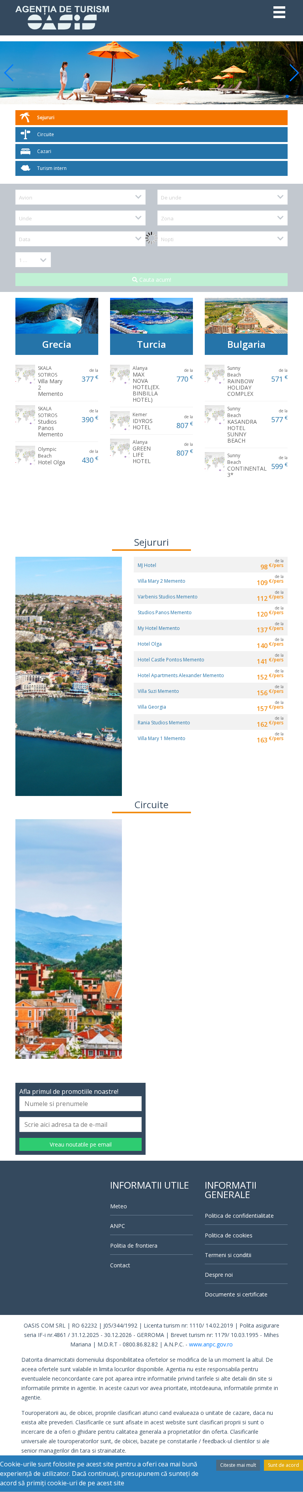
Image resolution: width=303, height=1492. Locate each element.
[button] (9, 72)
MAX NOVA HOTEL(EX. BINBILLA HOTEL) (146, 384)
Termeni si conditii (228, 1255)
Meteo (118, 1206)
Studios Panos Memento (50, 421)
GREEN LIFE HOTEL (142, 452)
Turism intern (52, 168)
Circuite (45, 134)
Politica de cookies (228, 1235)
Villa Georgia (152, 707)
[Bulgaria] (246, 315)
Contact (120, 1265)
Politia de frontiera (133, 1245)
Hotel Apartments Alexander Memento (181, 675)
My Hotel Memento (159, 628)
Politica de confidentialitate (239, 1215)
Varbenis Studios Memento (168, 596)
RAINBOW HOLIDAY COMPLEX (240, 381)
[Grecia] (56, 315)
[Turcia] (151, 315)
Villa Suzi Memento (158, 691)
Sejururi (45, 117)
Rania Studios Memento (164, 722)
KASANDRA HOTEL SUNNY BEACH (242, 424)
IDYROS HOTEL (143, 421)
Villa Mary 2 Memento (50, 381)
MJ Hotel (147, 565)
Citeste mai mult (238, 1465)
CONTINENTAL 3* (247, 465)
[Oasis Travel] (62, 17)
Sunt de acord (283, 1465)
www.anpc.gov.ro (211, 1344)
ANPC (117, 1226)
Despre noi (219, 1274)
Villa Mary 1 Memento (161, 738)
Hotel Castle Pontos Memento (171, 659)
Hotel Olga (51, 456)
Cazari (44, 151)
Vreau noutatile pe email (81, 1144)
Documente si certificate (236, 1294)
